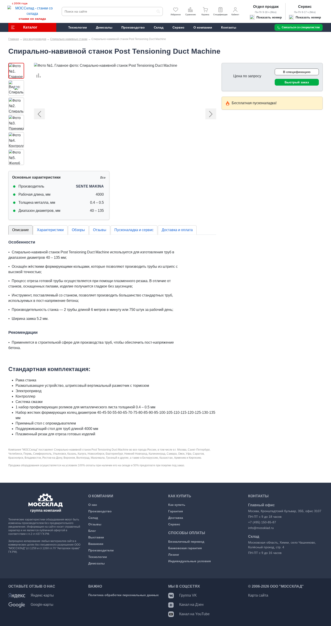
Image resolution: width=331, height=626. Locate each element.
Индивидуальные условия (189, 561)
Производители (101, 550)
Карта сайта (258, 595)
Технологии (97, 557)
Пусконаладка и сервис (134, 230)
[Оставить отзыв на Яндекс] (16, 595)
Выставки (96, 537)
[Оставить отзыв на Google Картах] (16, 604)
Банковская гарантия (185, 548)
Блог (92, 531)
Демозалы (96, 563)
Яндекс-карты (42, 595)
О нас (92, 505)
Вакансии (95, 544)
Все (103, 177)
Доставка (175, 518)
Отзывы (99, 230)
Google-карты (42, 604)
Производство (100, 511)
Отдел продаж (266, 7)
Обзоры (78, 230)
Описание (20, 230)
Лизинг (173, 554)
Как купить (176, 505)
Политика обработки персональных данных (123, 595)
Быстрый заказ (297, 82)
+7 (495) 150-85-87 (262, 522)
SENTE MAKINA (90, 186)
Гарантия (175, 511)
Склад (93, 518)
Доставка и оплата (177, 230)
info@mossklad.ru (261, 528)
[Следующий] (202, 114)
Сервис (305, 7)
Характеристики (50, 230)
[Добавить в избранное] (36, 70)
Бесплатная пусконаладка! (254, 103)
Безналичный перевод (186, 541)
